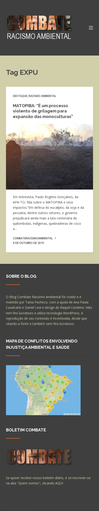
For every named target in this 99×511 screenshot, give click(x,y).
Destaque (20, 96)
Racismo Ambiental (42, 96)
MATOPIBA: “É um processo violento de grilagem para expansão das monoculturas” (43, 111)
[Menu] (91, 28)
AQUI (59, 483)
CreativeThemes (19, 505)
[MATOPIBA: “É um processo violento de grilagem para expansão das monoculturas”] (49, 157)
